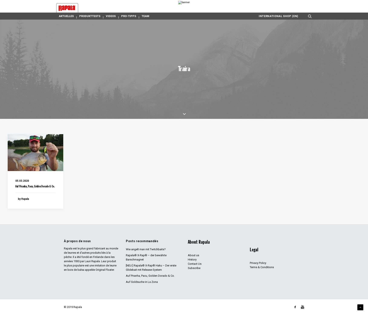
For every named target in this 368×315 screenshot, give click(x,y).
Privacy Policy (258, 263)
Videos (111, 16)
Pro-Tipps (128, 16)
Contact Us (194, 263)
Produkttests (89, 16)
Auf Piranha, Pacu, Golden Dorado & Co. (35, 186)
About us (193, 255)
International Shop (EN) (278, 16)
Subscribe (194, 268)
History (192, 259)
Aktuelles (66, 16)
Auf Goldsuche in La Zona (142, 281)
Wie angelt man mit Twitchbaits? (146, 249)
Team (145, 16)
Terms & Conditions (262, 267)
